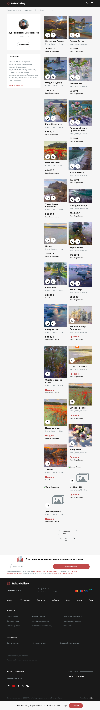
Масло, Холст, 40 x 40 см (54, 127)
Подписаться (24, 45)
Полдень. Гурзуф (53, 83)
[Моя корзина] (87, 3)
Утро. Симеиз (76, 247)
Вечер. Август (77, 289)
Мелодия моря (77, 172)
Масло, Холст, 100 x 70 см (54, 385)
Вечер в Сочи (51, 329)
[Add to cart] (47, 35)
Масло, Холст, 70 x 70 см (78, 175)
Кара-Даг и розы (53, 124)
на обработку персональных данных (46, 571)
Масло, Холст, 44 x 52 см (54, 166)
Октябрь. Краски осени (53, 381)
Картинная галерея (14, 10)
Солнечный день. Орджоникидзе (78, 129)
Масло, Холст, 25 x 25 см (54, 86)
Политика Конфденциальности (17, 656)
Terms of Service (67, 574)
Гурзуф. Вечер (77, 41)
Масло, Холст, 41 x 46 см (78, 332)
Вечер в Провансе (79, 408)
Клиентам (11, 611)
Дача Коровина (53, 511)
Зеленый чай (76, 83)
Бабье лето (50, 287)
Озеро (48, 246)
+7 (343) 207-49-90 (15, 671)
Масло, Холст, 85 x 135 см (79, 209)
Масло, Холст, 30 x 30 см (54, 249)
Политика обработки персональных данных (22, 660)
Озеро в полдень (78, 366)
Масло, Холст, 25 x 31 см (78, 369)
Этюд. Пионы (76, 449)
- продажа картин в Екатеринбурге (49, 698)
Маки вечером (52, 163)
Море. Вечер (76, 487)
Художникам (12, 637)
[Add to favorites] (53, 35)
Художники (28, 10)
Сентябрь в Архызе (54, 41)
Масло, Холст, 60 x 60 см (78, 250)
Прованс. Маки (52, 428)
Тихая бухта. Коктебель (51, 205)
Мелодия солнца (78, 205)
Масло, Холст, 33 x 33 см (54, 332)
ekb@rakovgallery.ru (14, 678)
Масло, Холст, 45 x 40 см (54, 431)
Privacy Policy (56, 574)
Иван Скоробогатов (52, 51)
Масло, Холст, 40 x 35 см (78, 134)
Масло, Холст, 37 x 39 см (54, 210)
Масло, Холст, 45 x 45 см (54, 291)
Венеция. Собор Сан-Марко (78, 327)
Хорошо (76, 705)
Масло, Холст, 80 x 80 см (54, 44)
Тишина (49, 469)
